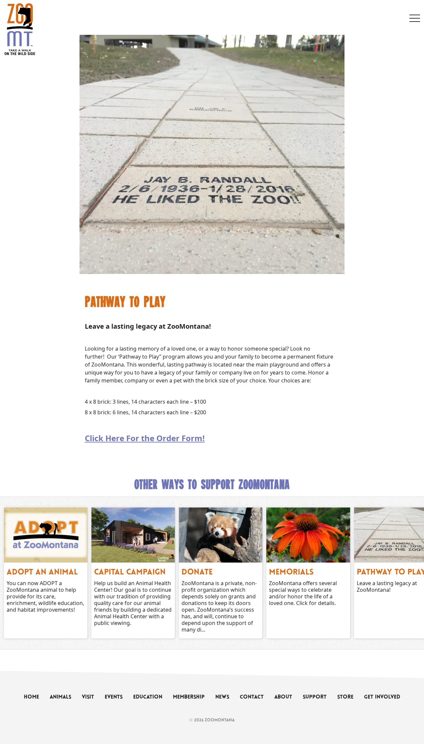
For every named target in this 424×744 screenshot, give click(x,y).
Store (345, 697)
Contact (252, 697)
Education (147, 697)
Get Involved (382, 697)
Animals (60, 697)
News (222, 697)
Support (315, 697)
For (133, 438)
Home (31, 697)
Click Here (105, 438)
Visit (88, 697)
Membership (189, 697)
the (148, 438)
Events (114, 697)
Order (168, 438)
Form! (192, 438)
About (283, 697)
